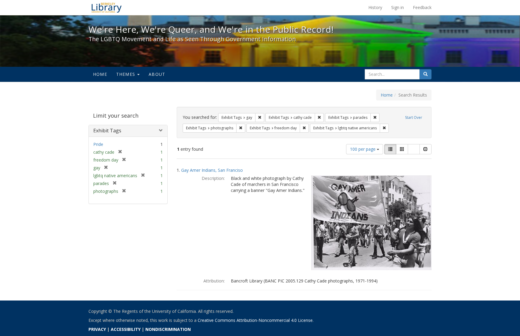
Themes (126, 74)
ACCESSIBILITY (126, 329)
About (157, 74)
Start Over (413, 117)
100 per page (363, 149)
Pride (98, 144)
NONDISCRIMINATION (168, 329)
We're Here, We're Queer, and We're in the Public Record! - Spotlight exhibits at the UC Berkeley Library (106, 7)
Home (100, 74)
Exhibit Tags (107, 130)
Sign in (397, 7)
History (375, 7)
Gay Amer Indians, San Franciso (212, 170)
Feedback (422, 7)
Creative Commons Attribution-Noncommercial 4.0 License (255, 320)
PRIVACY (97, 329)
